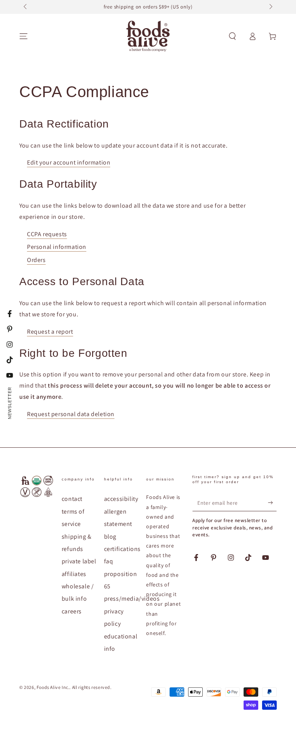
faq (108, 561)
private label (79, 561)
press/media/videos (132, 599)
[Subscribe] (272, 502)
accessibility (121, 499)
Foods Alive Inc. (53, 687)
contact (72, 499)
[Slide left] (25, 7)
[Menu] (23, 36)
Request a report (50, 332)
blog (110, 536)
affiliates (74, 574)
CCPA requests (47, 234)
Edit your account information (68, 162)
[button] (232, 36)
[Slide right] (270, 7)
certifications (122, 549)
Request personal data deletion (70, 414)
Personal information (56, 247)
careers (72, 611)
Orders (36, 260)
